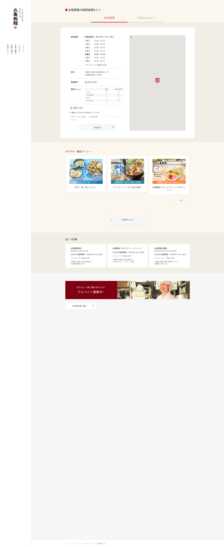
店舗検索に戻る (127, 220)
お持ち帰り (12, 49)
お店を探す (15, 49)
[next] (187, 200)
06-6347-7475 (91, 82)
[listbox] (127, 175)
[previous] (174, 200)
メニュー (23, 48)
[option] (86, 175)
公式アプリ (8, 49)
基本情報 (109, 17)
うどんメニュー (146, 17)
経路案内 (97, 127)
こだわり (19, 48)
